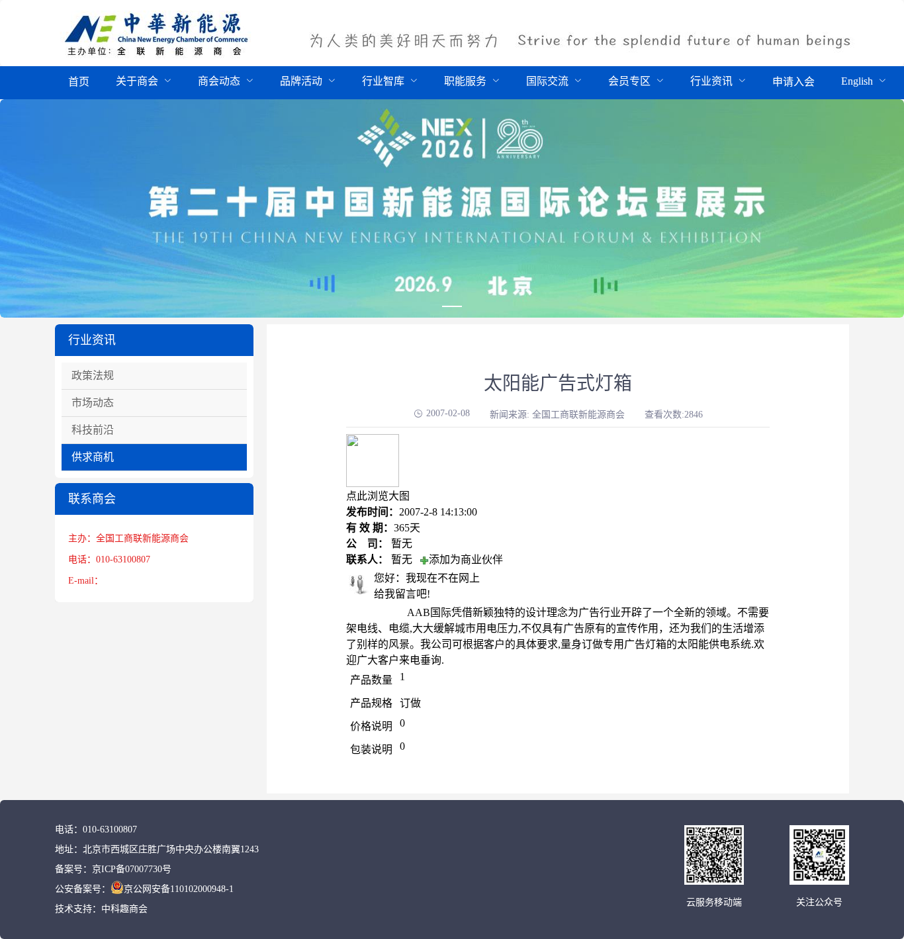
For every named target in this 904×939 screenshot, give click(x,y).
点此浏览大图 (378, 496)
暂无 (401, 543)
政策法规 (92, 375)
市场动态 (92, 402)
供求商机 (92, 457)
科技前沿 (92, 429)
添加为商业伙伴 (466, 559)
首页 (78, 81)
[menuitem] (79, 82)
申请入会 (793, 81)
